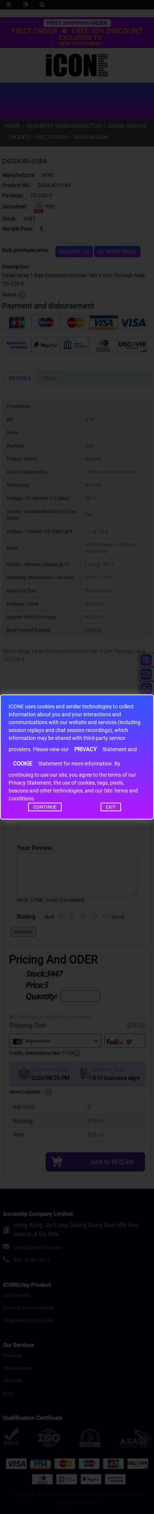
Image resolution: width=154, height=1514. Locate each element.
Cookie (23, 763)
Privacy (85, 749)
